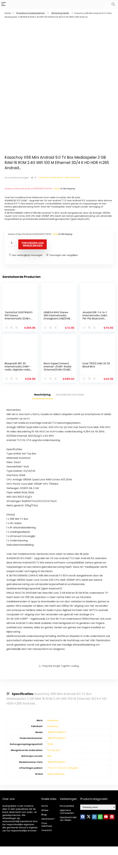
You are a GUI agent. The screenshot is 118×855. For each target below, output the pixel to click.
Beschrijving (42, 394)
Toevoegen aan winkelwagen (32, 244)
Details (56, 188)
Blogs (44, 814)
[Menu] (3, 4)
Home (8, 13)
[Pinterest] (111, 816)
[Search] (113, 4)
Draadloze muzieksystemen (30, 13)
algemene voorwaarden (67, 812)
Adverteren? (48, 818)
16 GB (50, 744)
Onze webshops (46, 825)
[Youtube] (106, 816)
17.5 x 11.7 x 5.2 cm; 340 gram (63, 767)
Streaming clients (60, 13)
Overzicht (46, 830)
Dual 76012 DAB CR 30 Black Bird (96, 365)
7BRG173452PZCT (56, 732)
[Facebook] (82, 816)
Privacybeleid (67, 805)
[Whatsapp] (100, 816)
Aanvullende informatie (70, 394)
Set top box (53, 750)
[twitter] (88, 816)
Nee (49, 756)
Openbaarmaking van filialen (69, 819)
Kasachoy (52, 720)
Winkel (44, 810)
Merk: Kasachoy (56, 774)
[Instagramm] (94, 816)
